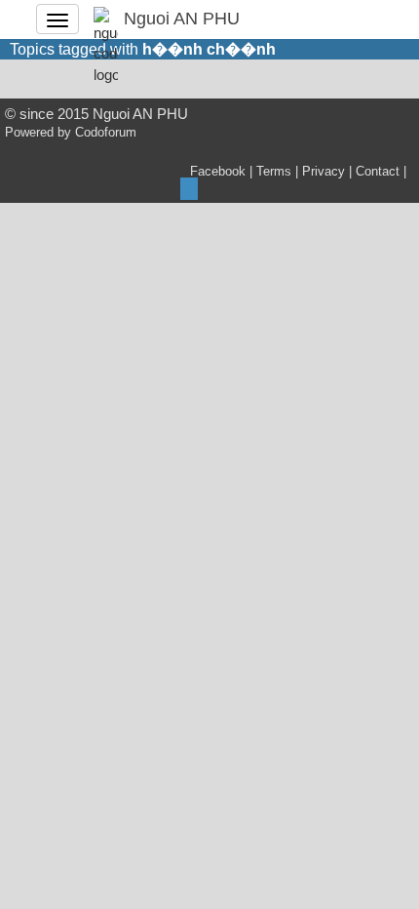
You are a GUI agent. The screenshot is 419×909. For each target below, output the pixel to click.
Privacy (323, 171)
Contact (378, 171)
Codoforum (105, 132)
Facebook (218, 171)
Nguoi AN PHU (182, 18)
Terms (273, 171)
